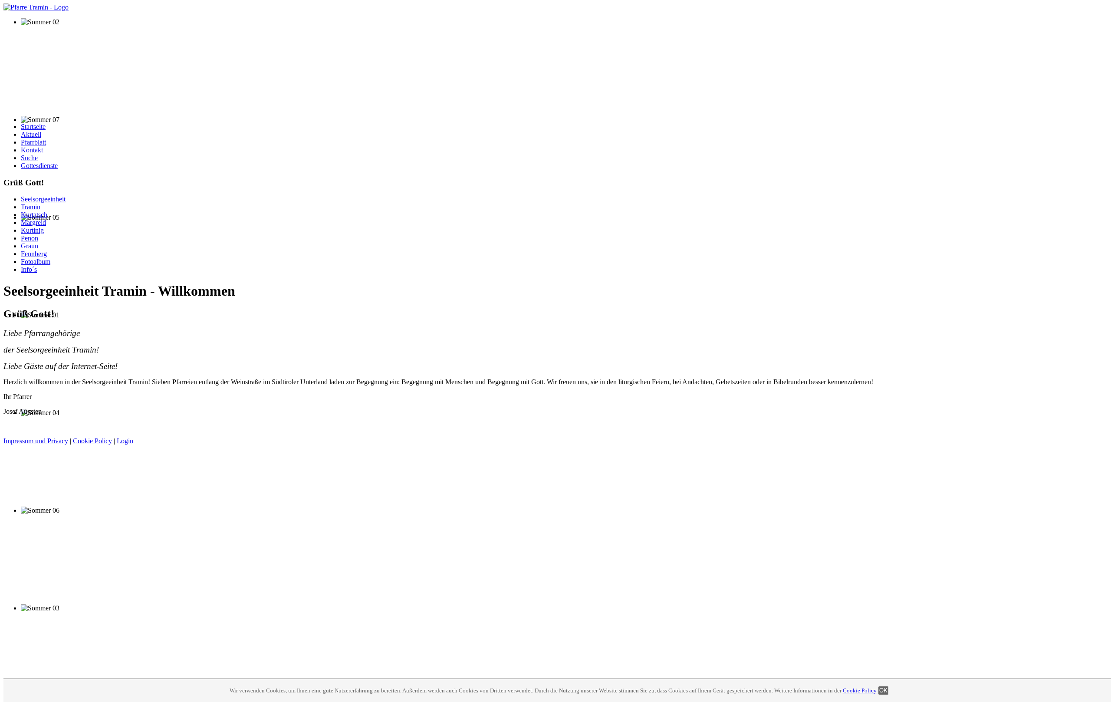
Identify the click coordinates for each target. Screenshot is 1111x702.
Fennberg (34, 253)
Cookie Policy (860, 690)
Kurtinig (32, 230)
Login (125, 441)
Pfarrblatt (33, 142)
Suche (29, 157)
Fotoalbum (35, 261)
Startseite (33, 126)
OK (883, 690)
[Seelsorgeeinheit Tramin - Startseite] (36, 7)
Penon (29, 238)
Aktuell (31, 134)
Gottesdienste (39, 165)
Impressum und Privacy (35, 441)
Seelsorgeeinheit (43, 199)
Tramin (30, 207)
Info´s (29, 269)
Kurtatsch (34, 214)
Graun (29, 246)
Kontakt (32, 150)
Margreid (33, 222)
